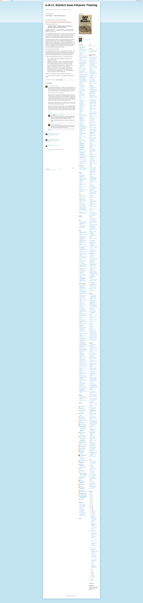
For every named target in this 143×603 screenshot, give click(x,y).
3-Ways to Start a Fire (82, 204)
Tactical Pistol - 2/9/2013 (83, 376)
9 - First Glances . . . (94, 554)
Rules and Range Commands (92, 234)
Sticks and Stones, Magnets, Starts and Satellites (82, 180)
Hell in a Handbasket (82, 504)
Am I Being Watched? (93, 420)
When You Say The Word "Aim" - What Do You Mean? (93, 114)
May (91, 572)
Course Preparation (93, 169)
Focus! (91, 110)
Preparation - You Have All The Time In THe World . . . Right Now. (83, 209)
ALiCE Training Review (83, 362)
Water (80, 188)
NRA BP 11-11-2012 (82, 382)
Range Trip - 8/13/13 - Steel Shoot (94, 549)
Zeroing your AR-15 (82, 114)
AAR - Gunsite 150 (82, 308)
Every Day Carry (81, 84)
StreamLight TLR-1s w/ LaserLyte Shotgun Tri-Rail (82, 266)
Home (60, 168)
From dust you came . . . (93, 408)
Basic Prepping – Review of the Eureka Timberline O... (94, 567)
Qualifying (91, 143)
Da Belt (80, 259)
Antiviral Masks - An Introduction (82, 48)
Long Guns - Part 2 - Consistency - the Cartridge (93, 133)
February (92, 576)
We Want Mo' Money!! (93, 357)
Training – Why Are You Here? (93, 530)
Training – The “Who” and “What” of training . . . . (94, 544)
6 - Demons (91, 466)
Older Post (73, 168)
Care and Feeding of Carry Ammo (82, 86)
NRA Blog (80, 508)
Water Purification (82, 187)
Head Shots (91, 176)
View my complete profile (86, 39)
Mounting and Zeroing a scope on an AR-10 (83, 77)
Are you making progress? (92, 159)
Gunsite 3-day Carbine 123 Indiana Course (82, 296)
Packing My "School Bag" (93, 224)
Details (91, 216)
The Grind (81, 83)
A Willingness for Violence (92, 435)
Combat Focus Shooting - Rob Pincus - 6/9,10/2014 (83, 349)
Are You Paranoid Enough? (92, 70)
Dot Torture (91, 209)
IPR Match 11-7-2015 (82, 319)
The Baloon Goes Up (82, 510)
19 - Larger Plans (92, 483)
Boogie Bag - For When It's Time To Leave (83, 213)
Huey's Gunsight (82, 438)
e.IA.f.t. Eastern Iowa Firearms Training (71, 5)
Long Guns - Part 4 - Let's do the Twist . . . (93, 118)
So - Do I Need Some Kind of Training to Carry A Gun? (93, 285)
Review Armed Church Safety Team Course (82, 280)
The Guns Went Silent (93, 347)
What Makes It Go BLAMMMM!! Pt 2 (82, 147)
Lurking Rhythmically (83, 455)
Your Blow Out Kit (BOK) (83, 206)
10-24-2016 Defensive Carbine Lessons (93, 300)
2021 (91, 499)
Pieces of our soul (92, 354)
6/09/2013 (91, 318)
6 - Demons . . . (93, 563)
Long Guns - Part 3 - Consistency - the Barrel (93, 129)
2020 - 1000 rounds (93, 59)
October (92, 513)
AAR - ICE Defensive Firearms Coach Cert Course (82, 294)
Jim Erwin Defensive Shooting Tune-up (82, 287)
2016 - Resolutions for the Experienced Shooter (93, 90)
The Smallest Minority (82, 512)
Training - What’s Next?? (93, 522)
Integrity (91, 165)
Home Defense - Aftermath (81, 102)
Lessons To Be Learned (93, 258)
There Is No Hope (92, 400)
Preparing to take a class (93, 66)
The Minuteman (81, 511)
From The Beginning (82, 226)
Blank (81, 415)
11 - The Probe (92, 473)
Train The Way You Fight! (93, 279)
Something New (81, 191)
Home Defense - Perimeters (81, 109)
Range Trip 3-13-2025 (93, 335)
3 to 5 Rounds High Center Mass (82, 65)
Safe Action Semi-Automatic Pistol (82, 154)
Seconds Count (92, 257)
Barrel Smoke (82, 413)
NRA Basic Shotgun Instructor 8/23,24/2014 (82, 344)
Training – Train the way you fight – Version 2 (94, 561)
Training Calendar (92, 46)
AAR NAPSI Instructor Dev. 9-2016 (82, 307)
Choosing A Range (82, 225)
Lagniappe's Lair (82, 449)
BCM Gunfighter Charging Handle (82, 248)
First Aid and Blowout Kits (93, 50)
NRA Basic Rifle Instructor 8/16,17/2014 (83, 346)
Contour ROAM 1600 (82, 270)
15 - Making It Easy (93, 477)
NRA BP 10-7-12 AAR (82, 385)
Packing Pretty (82, 470)
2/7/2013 (91, 323)
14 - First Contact (92, 476)
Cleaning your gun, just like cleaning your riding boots (83, 58)
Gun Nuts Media (81, 503)
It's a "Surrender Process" (93, 353)
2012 (91, 579)
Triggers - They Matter (82, 60)
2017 (91, 504)
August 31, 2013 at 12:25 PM (53, 85)
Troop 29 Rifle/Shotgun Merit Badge (83, 378)
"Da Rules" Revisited (82, 221)
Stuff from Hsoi (81, 509)
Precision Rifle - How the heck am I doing (93, 62)
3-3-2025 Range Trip (93, 334)
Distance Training (92, 208)
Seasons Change (82, 203)
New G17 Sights (81, 71)
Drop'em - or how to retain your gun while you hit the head (93, 157)
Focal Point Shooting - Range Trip (93, 252)
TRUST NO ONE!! (82, 227)
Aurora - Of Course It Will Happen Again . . (93, 260)
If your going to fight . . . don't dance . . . (93, 139)
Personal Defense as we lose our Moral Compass (93, 422)
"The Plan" (91, 217)
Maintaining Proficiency (93, 58)
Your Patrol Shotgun (82, 50)
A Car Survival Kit (82, 205)
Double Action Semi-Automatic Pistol (82, 152)
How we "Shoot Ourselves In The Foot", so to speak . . (93, 450)
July (91, 569)
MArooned (81, 457)
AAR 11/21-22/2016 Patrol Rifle (82, 303)
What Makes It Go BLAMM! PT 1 (82, 149)
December (92, 511)
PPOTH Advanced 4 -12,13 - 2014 (82, 355)
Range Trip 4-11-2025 (93, 339)
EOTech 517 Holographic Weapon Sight (83, 268)
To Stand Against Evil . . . (93, 444)
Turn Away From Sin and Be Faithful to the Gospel (93, 386)
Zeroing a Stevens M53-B (83, 74)
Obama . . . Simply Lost (93, 377)
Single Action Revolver (82, 162)
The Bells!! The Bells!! (93, 168)
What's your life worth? (93, 222)
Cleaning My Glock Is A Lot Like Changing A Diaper (93, 369)
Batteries (80, 217)
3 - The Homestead (93, 463)
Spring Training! (92, 214)
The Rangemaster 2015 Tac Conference (83, 338)
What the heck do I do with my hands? (93, 254)
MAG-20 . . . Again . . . (82, 297)
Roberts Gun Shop (83, 476)
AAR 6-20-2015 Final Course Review (82, 328)
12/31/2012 (91, 325)
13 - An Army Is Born (93, 475)
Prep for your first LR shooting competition (93, 101)
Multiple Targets (92, 203)
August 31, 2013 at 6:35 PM (56, 124)
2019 (91, 502)
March (92, 575)
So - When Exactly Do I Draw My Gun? (93, 283)
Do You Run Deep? (93, 426)
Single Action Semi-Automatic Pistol (82, 157)
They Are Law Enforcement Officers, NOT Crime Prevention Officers (93, 410)
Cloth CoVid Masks (82, 46)
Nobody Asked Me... (83, 467)
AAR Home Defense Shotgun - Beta (82, 285)
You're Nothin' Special (93, 399)
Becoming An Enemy (93, 413)
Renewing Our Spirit (93, 417)
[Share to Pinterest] (62, 79)
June (91, 571)
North (81, 468)
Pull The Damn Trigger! (93, 271)
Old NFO (49, 133)
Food (80, 186)
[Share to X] (60, 79)
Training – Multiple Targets (93, 537)
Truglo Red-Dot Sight (82, 274)
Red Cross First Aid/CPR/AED (81, 353)
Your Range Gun (92, 255)
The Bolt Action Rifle (82, 105)
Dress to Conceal (82, 91)
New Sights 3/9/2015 (93, 309)
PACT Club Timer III (82, 257)
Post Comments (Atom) (53, 169)
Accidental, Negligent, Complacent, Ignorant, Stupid (93, 103)
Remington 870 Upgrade (83, 246)
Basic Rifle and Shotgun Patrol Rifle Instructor (83, 291)
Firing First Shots (82, 59)
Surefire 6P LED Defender (81, 273)
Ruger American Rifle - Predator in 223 (82, 239)
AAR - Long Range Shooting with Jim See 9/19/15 (82, 321)
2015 (91, 507)
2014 (91, 508)
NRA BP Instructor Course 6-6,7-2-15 (82, 330)
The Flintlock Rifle (82, 95)
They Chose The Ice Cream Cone (93, 425)
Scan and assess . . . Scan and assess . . (93, 437)
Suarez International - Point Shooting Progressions (82, 389)
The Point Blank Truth (83, 491)
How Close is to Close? (93, 99)
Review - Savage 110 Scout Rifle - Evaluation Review (83, 232)
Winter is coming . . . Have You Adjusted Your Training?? (93, 243)
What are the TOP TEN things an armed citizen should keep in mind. (93, 379)
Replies (50, 113)
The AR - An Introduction (83, 168)
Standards (81, 54)
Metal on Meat (81, 94)
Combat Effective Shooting (92, 270)
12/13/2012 (91, 326)
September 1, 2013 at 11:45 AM (56, 139)
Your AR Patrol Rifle (82, 53)
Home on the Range (83, 436)
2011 (91, 580)
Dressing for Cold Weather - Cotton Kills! (82, 200)
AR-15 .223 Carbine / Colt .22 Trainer (93, 228)
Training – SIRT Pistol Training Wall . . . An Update (94, 534)
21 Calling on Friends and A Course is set (93, 486)
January (92, 577)
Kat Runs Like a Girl (83, 446)
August (92, 516)
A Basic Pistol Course (93, 250)
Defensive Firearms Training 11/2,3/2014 (82, 342)
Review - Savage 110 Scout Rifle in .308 (82, 237)
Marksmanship (81, 163)
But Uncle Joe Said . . (93, 407)
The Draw (80, 135)
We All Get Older (92, 79)
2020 (91, 500)
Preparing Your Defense (83, 80)
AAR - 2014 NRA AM (93, 384)
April (91, 573)
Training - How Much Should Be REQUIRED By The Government (93, 178)
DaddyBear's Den (82, 422)
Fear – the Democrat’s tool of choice (93, 345)
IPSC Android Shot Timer (83, 264)
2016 (91, 506)
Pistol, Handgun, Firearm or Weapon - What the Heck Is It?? (93, 453)
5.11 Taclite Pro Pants (82, 271)
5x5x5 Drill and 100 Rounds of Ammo (93, 72)
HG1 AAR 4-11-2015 (82, 337)
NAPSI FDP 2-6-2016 (82, 314)
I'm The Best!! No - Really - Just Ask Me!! (93, 275)
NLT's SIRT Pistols (82, 263)
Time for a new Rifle (82, 169)
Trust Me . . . (91, 406)
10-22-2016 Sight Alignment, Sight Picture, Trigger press (93, 303)
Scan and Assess (92, 148)
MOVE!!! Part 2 (81, 119)
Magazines (81, 92)
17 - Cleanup (92, 480)
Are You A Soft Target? (93, 187)
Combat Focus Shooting (83, 400)
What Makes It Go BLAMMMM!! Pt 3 (82, 145)
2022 (91, 498)
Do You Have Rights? (93, 394)
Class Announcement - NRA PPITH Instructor (94, 525)
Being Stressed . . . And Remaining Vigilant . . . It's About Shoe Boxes (94, 264)
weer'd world (82, 499)
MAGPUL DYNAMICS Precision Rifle (82, 397)
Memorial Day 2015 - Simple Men (93, 365)
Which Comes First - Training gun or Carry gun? (93, 193)
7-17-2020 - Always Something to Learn (93, 296)
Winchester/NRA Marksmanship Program (93, 96)
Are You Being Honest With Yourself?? (93, 241)
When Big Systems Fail (93, 423)
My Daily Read (92, 346)
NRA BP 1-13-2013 (82, 379)
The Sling (80, 113)
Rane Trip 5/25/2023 (93, 330)
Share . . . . (91, 427)
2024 (91, 495)
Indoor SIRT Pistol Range (94, 213)
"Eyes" (80, 112)
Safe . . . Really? (81, 87)
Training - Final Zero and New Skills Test (93, 64)
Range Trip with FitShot (93, 191)
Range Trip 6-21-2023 (93, 332)
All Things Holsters (82, 140)
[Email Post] (56, 79)
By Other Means (82, 418)
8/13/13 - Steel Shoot (93, 317)
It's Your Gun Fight (92, 391)
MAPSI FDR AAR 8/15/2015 (82, 326)
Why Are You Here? (93, 200)
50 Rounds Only (92, 188)
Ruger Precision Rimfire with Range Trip (83, 241)
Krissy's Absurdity (83, 448)
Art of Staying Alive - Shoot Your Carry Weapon (93, 277)
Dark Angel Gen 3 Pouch (83, 256)
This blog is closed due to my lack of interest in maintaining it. (83, 497)
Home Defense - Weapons (81, 107)
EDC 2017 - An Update (82, 55)
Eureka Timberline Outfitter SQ (82, 176)
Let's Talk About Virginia (93, 363)
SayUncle (81, 480)
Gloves (91, 223)
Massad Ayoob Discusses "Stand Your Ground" (94, 273)
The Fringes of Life (92, 430)
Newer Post (47, 168)
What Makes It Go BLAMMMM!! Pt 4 (82, 143)
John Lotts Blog (81, 507)
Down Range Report (83, 424)
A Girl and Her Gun (83, 406)
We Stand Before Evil (93, 416)
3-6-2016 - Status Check (93, 306)
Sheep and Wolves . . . (93, 360)
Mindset (91, 237)
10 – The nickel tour (94, 553)
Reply (49, 111)
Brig (48, 145)
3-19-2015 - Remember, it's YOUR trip (93, 308)
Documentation (92, 186)
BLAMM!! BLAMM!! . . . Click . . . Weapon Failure (83, 126)
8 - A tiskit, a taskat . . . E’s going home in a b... (94, 557)
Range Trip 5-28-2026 (93, 340)
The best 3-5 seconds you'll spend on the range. (93, 109)
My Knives (81, 134)
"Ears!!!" (80, 99)
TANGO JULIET (82, 484)
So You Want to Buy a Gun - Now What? (93, 448)
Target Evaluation (92, 60)
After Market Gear (92, 160)
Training (91, 266)
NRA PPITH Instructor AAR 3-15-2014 (82, 359)
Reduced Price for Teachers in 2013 (92, 226)
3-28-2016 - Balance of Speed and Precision (93, 305)
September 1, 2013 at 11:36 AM (56, 133)
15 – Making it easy (94, 526)
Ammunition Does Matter (83, 49)
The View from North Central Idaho (82, 514)
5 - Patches (91, 465)
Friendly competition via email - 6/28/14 (93, 312)
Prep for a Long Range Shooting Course (82, 63)
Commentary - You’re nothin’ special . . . (94, 518)
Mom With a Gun (82, 458)
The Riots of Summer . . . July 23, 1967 (93, 443)
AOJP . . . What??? (82, 70)
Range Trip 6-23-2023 (93, 333)
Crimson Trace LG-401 (82, 258)
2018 (91, 503)
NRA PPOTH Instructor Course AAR (82, 384)
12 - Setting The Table (93, 474)
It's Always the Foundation (92, 86)
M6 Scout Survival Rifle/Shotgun (82, 118)
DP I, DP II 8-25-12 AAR (83, 387)
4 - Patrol (91, 464)
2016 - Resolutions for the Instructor (93, 88)
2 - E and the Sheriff (93, 462)
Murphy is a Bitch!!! (93, 80)
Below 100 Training (82, 313)
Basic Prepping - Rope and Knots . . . (94, 552)
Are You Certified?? (93, 215)
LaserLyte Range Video (93, 221)
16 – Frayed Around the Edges (94, 520)
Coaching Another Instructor (92, 190)
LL (48, 85)
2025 (91, 494)
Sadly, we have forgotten (93, 398)
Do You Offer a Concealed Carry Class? (93, 245)
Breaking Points (92, 372)
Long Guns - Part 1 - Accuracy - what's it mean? (93, 136)
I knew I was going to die (93, 395)
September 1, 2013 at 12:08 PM (54, 145)
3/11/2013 (91, 324)
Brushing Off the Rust (93, 65)
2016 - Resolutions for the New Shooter (93, 92)
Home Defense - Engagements (81, 104)
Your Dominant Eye (82, 93)
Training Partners (92, 140)
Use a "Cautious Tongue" (93, 371)
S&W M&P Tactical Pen (82, 253)
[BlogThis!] (59, 79)
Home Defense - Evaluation (81, 111)
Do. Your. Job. (92, 352)
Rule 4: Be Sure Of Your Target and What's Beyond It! (83, 223)
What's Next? (92, 199)
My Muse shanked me (83, 460)
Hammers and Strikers (82, 100)
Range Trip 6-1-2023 (93, 331)
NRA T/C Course (82, 386)
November (92, 512)
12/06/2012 (91, 327)
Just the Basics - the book (83, 75)
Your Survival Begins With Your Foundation (82, 79)
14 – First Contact (93, 532)
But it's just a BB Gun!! (93, 137)
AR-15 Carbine (81, 122)
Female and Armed (83, 428)
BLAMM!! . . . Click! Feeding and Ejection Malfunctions (82, 129)
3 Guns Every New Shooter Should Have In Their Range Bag (83, 278)
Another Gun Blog (82, 410)
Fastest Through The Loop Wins (93, 232)
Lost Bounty (81, 173)
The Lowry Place (82, 490)
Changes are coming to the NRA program (93, 374)
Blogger (75, 595)
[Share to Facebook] (61, 79)
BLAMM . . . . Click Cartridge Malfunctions (82, 133)
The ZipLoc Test (92, 185)
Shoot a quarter (92, 119)
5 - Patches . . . (93, 564)
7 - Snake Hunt (92, 467)
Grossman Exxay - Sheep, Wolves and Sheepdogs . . (93, 433)
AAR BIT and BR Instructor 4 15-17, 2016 (83, 310)
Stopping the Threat (93, 170)
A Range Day (92, 256)
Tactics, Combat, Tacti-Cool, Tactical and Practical (93, 172)
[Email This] (58, 79)
